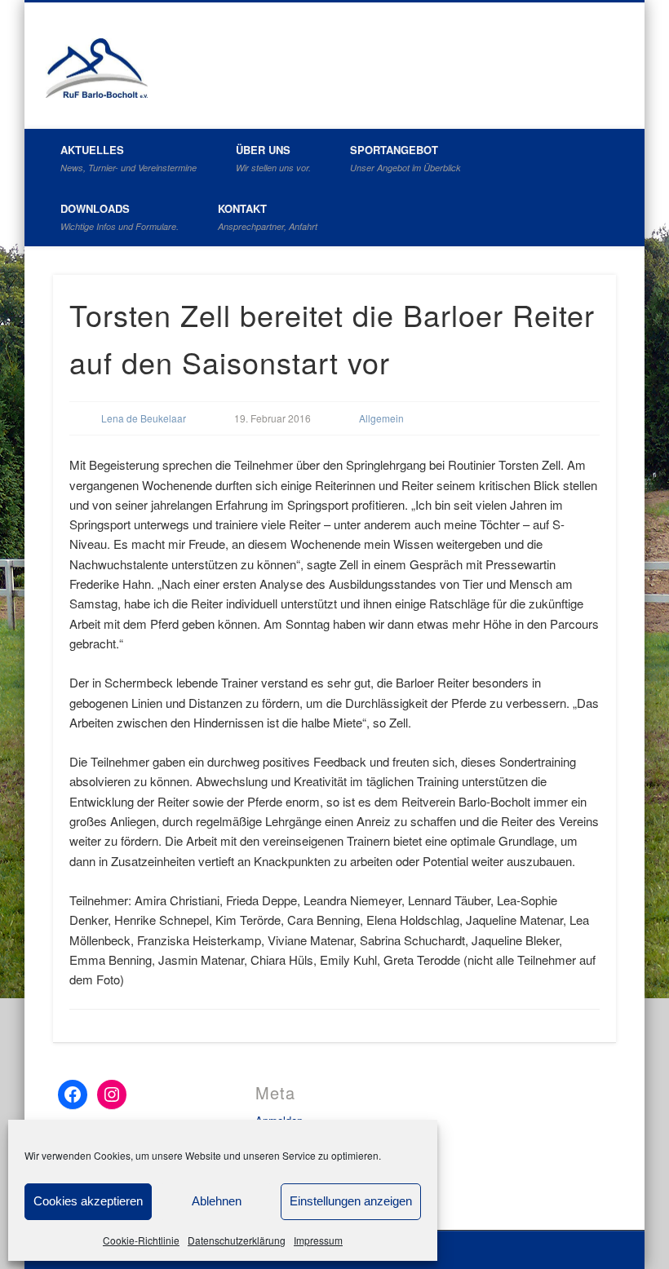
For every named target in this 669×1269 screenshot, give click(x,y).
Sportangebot (405, 158)
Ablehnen (216, 1201)
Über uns (273, 158)
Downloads (119, 216)
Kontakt (267, 216)
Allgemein (381, 418)
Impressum (318, 1240)
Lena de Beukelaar (143, 418)
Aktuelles (128, 158)
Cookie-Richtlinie (141, 1240)
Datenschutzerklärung (237, 1240)
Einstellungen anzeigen (351, 1201)
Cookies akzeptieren (88, 1201)
